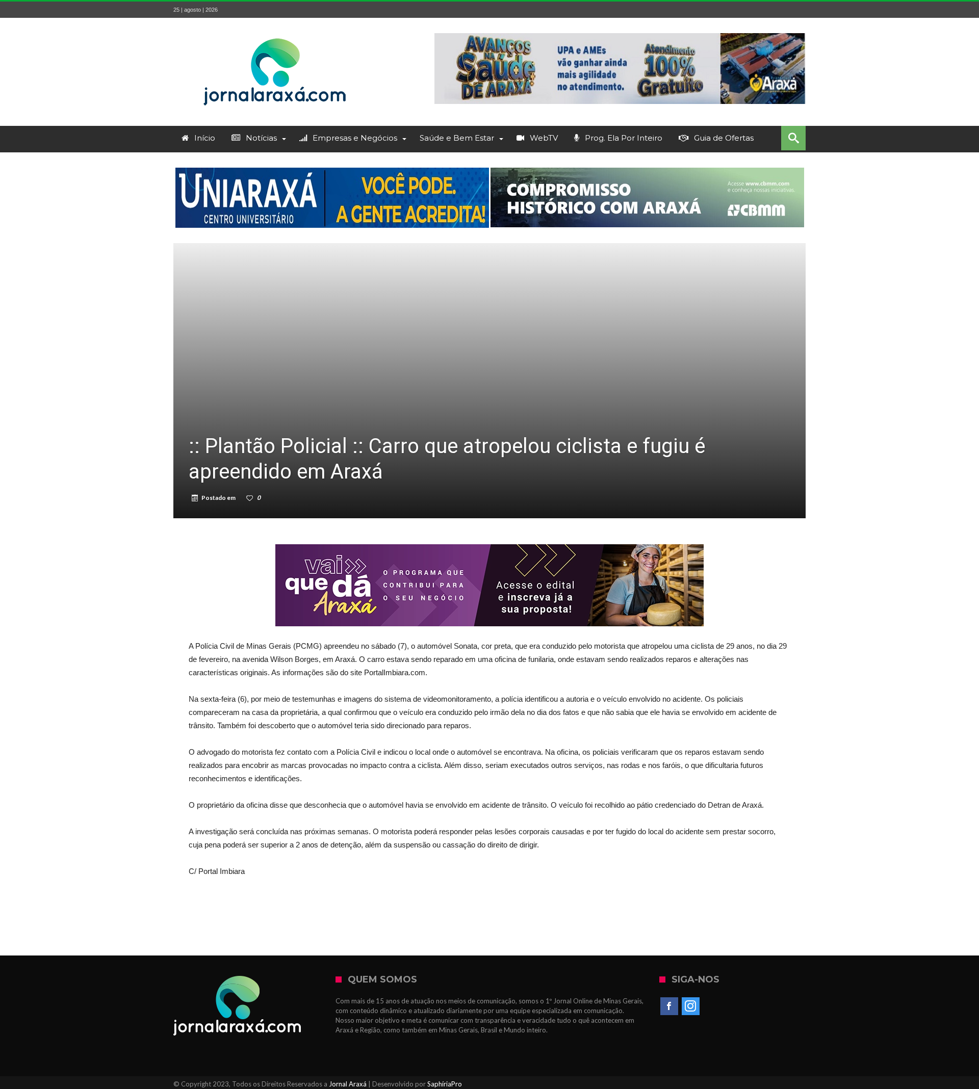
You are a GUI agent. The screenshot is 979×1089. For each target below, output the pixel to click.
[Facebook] (669, 1006)
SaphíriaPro (444, 1084)
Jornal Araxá (348, 1084)
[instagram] (691, 1006)
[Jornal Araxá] (275, 32)
